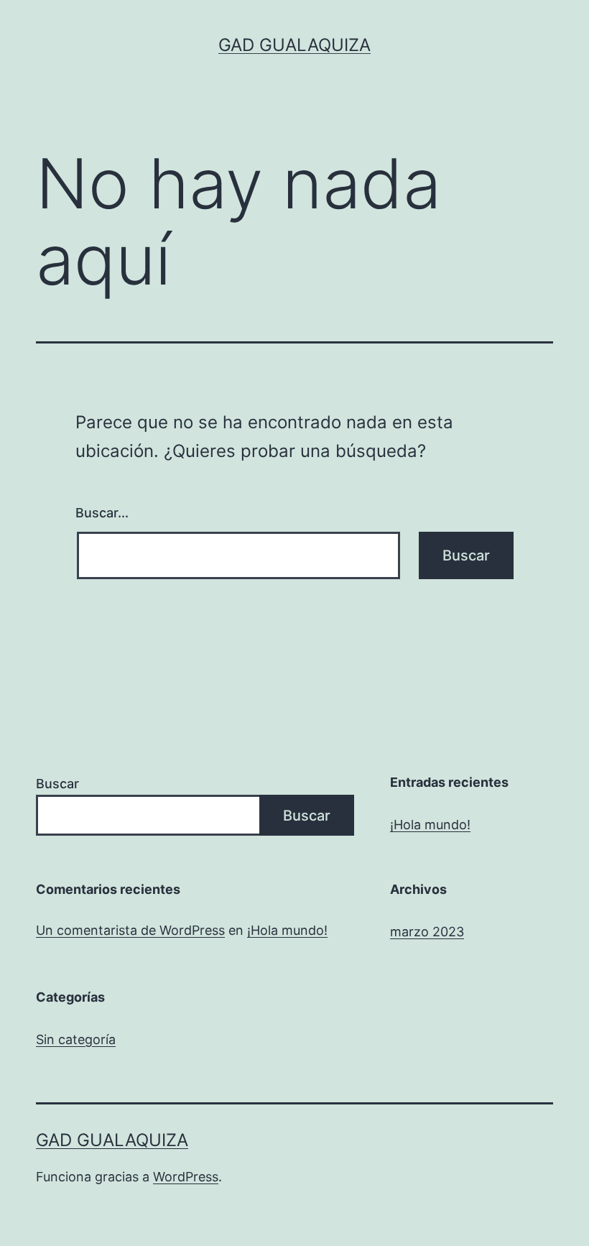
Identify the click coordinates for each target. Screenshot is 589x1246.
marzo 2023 (427, 931)
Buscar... (102, 512)
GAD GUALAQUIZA (294, 44)
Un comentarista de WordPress (130, 930)
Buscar (57, 783)
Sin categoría (76, 1039)
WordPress (185, 1176)
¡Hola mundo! (430, 824)
